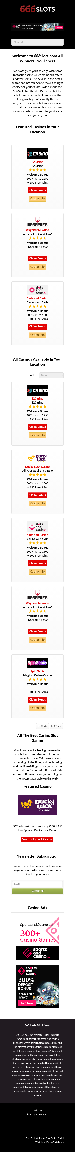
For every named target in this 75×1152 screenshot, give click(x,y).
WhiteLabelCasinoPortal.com (49, 1142)
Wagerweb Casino (37, 230)
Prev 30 (42, 726)
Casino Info (37, 198)
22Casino (37, 162)
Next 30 (56, 726)
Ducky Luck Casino (37, 467)
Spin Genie (37, 671)
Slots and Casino (37, 298)
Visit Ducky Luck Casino (37, 839)
